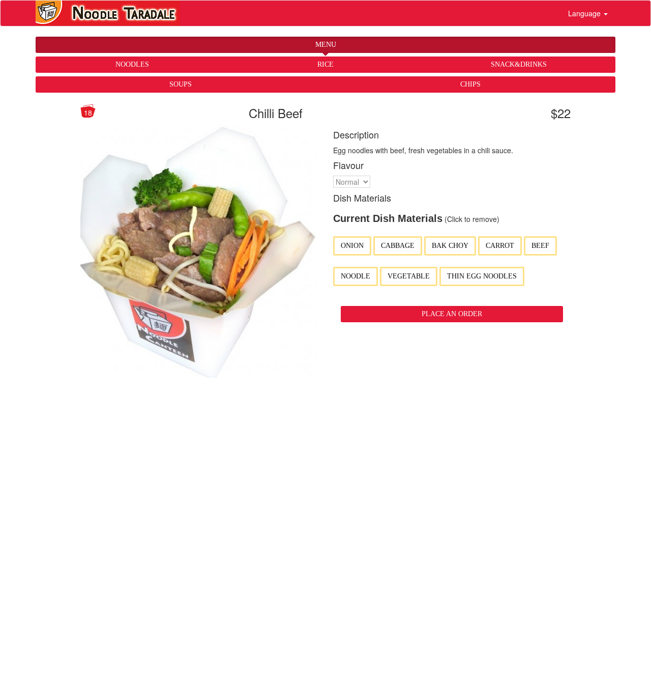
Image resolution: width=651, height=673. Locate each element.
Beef (540, 245)
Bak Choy (450, 245)
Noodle (355, 276)
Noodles (132, 64)
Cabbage (398, 245)
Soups (180, 84)
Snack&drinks (519, 64)
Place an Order (452, 314)
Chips (470, 84)
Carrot (500, 245)
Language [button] (585, 13)
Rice (325, 64)
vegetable (409, 276)
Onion (352, 245)
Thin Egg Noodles (482, 276)
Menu (325, 44)
